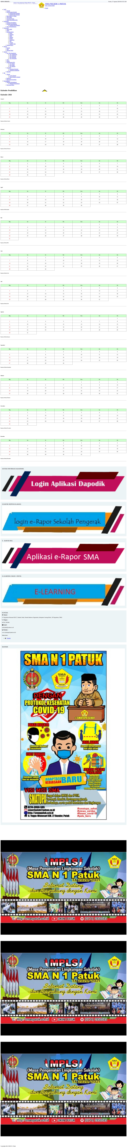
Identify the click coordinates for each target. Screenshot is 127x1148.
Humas (5, 46)
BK (4, 73)
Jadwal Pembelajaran (11, 26)
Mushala (8, 71)
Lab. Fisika (12, 65)
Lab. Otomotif (12, 57)
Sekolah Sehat (9, 50)
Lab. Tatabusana (13, 54)
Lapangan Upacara (13, 69)
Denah (8, 61)
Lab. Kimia (12, 63)
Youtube (9, 638)
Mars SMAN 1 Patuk (11, 16)
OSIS (7, 30)
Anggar (11, 42)
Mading (11, 37)
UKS (7, 59)
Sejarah (8, 10)
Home (46, 8)
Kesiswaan (6, 28)
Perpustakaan (7, 81)
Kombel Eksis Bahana (11, 24)
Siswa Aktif (9, 29)
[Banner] (63, 822)
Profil (5, 9)
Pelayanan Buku (10, 85)
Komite (8, 47)
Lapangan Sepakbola (14, 70)
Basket (11, 38)
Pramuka (11, 34)
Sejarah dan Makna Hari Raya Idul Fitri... (23, 2)
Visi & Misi (9, 17)
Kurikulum (6, 21)
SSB (7, 49)
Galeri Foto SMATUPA (12, 20)
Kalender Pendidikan (11, 22)
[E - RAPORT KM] (63, 568)
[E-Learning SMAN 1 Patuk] (63, 605)
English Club (12, 44)
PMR (10, 36)
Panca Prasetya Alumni (14, 77)
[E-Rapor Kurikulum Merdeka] (63, 533)
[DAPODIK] (63, 496)
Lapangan (8, 67)
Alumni (8, 74)
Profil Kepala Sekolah (11, 12)
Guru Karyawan (10, 18)
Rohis (10, 33)
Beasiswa (8, 78)
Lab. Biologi (12, 66)
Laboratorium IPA (10, 62)
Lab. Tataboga (12, 55)
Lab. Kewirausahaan (11, 53)
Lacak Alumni (12, 75)
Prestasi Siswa (9, 45)
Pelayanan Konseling (11, 79)
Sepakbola (11, 40)
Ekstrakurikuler (10, 32)
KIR (10, 41)
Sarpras (5, 51)
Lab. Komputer (13, 58)
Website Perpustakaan (11, 82)
